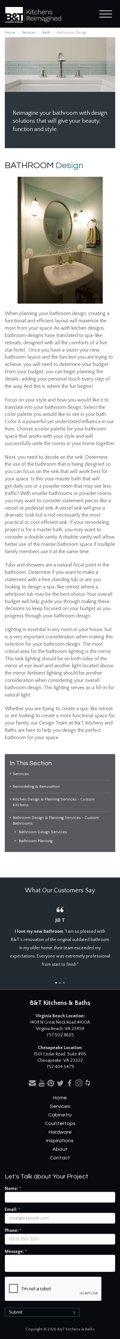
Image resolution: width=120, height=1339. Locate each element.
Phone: (13, 1230)
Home (10, 33)
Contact (60, 1157)
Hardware (60, 1132)
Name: (13, 1188)
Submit (15, 1312)
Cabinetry (60, 1114)
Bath (46, 33)
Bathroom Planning (35, 841)
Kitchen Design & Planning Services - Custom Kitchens (54, 802)
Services (29, 33)
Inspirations (60, 1140)
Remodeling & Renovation (36, 786)
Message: (16, 1251)
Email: (12, 1209)
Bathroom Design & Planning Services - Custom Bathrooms (56, 820)
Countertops (60, 1123)
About (60, 1149)
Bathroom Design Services (43, 832)
